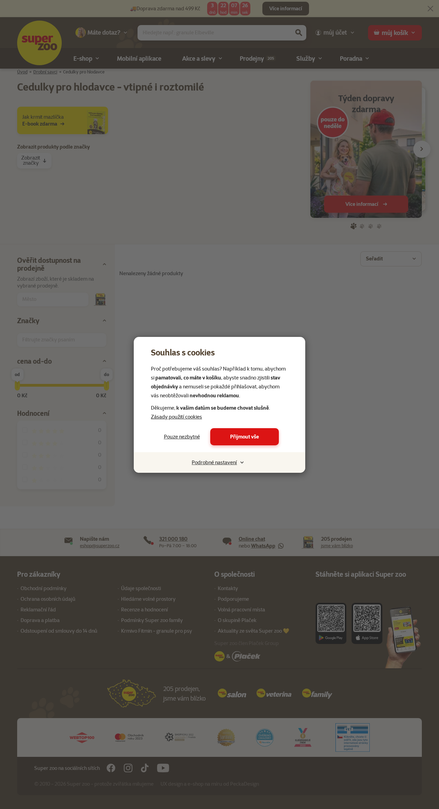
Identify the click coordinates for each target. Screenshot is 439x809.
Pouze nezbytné (182, 436)
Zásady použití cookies (176, 416)
